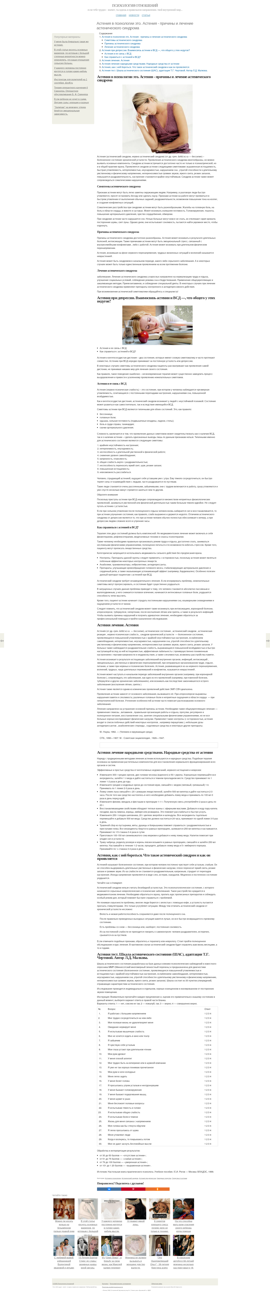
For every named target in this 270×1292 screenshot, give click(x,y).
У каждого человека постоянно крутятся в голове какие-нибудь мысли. (70, 71)
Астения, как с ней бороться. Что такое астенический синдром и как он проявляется (145, 67)
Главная (121, 15)
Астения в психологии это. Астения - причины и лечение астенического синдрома (144, 36)
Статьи (146, 15)
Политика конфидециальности (112, 1287)
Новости (134, 15)
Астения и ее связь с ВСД (117, 53)
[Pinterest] (133, 1189)
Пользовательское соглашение (120, 1284)
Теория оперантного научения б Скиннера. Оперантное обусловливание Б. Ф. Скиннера (71, 91)
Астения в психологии (113, 1178)
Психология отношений (135, 5)
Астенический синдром (130, 1178)
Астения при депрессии (147, 1178)
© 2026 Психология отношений (63, 1284)
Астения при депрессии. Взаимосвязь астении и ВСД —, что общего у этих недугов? (146, 50)
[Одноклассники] (157, 1189)
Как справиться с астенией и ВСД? (122, 57)
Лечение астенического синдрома (122, 46)
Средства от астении (179, 1178)
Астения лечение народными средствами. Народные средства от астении (140, 63)
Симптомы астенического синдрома (123, 40)
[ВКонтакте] (109, 1189)
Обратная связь (156, 1284)
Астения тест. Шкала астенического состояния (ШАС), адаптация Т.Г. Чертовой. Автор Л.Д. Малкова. (155, 70)
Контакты (105, 1284)
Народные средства (164, 1178)
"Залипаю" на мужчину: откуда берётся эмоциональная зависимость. (70, 110)
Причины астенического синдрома (122, 43)
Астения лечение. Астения (116, 60)
